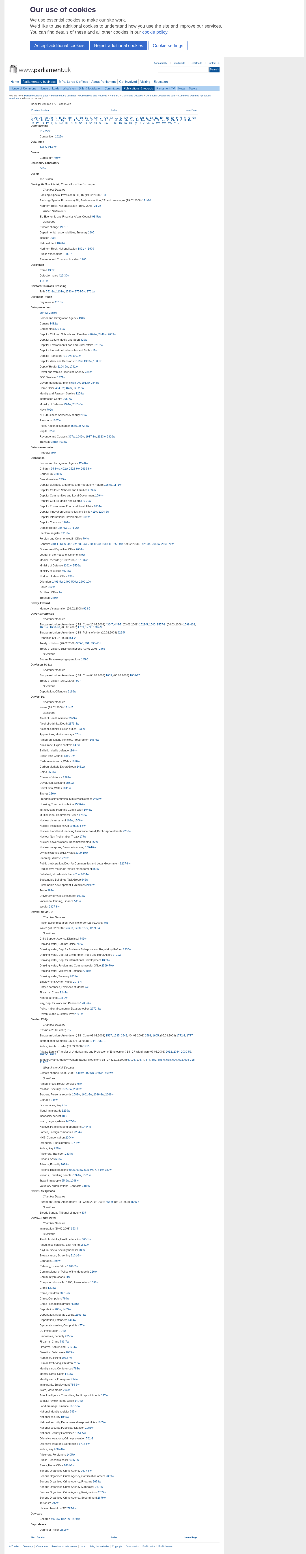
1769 (81, 627)
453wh (90, 1073)
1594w (99, 495)
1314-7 (68, 707)
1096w (94, 1282)
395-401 (96, 643)
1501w (86, 1175)
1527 (109, 1035)
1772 (88, 627)
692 (180, 1059)
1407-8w (71, 1121)
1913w (86, 382)
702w (50, 409)
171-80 (146, 200)
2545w (95, 382)
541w (77, 901)
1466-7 (103, 648)
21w (64, 1105)
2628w (65, 1164)
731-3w (66, 356)
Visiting (145, 81)
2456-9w (74, 1460)
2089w (110, 1476)
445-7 (117, 624)
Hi (52, 120)
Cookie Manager (166, 1546)
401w (76, 874)
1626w (75, 761)
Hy (63, 120)
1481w (81, 766)
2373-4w (73, 723)
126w (52, 793)
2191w (78, 1014)
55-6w (65, 1180)
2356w (69, 1336)
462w (69, 388)
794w (65, 1298)
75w (79, 1083)
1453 (86, 1046)
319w (83, 339)
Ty (135, 123)
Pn (37, 123)
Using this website (99, 1546)
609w (86, 517)
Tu (130, 123)
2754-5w (80, 291)
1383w (88, 361)
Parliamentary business (39, 81)
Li (106, 120)
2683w (52, 772)
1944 (92, 1041)
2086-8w (98, 1094)
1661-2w (87, 1094)
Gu (37, 120)
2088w (77, 1089)
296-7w (67, 399)
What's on (69, 88)
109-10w (90, 847)
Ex (172, 117)
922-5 (121, 632)
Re (61, 123)
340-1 (54, 544)
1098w (74, 1180)
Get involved (128, 81)
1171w (117, 484)
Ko (92, 120)
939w (57, 1148)
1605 (156, 1035)
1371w (61, 377)
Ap (51, 117)
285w (62, 479)
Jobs (83, 1546)
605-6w (88, 1170)
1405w (71, 1454)
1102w (66, 522)
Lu (110, 120)
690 (174, 1059)
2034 (176, 1051)
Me (132, 120)
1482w (54, 323)
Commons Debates (132, 95)
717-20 (44, 1062)
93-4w (67, 404)
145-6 (84, 659)
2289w (67, 777)
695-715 (189, 1059)
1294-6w (104, 511)
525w (51, 431)
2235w (127, 949)
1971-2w (73, 528)
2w (60, 592)
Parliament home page (36, 95)
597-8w (66, 571)
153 (103, 195)
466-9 (109, 1202)
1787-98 (98, 627)
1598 (148, 1035)
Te (115, 123)
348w (54, 442)
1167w (108, 484)
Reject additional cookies (118, 45)
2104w (69, 1137)
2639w (112, 334)
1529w (75, 1519)
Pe (190, 120)
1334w (69, 1153)
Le (101, 120)
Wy (170, 123)
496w (57, 158)
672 (136, 1059)
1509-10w (85, 581)
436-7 (109, 624)
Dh (132, 117)
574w (78, 734)
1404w (72, 1320)
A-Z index (14, 1546)
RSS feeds (196, 63)
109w (70, 820)
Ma (121, 120)
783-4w (76, 1175)
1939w (81, 729)
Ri (66, 123)
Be (64, 117)
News (181, 88)
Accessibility (160, 63)
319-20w (85, 501)
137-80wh (82, 560)
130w (71, 576)
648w (43, 168)
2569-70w (107, 965)
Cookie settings (168, 45)
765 (106, 922)
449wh (80, 1073)
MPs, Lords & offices (73, 81)
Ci (101, 117)
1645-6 (135, 1202)
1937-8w (91, 436)
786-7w (64, 1341)
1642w (80, 436)
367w (71, 436)
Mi (137, 120)
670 (129, 1059)
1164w (73, 750)
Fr (185, 117)
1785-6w (85, 1003)
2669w (109, 1094)
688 (168, 1059)
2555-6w (77, 404)
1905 (91, 232)
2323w (101, 436)
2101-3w (76, 1255)
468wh (109, 1073)
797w (55, 1503)
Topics (193, 88)
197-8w (75, 1143)
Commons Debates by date (160, 95)
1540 (152, 624)
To (125, 123)
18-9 (64, 1116)
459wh (99, 1073)
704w (86, 538)
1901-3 (64, 227)
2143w (52, 147)
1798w (83, 815)
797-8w (72, 1508)
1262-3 (68, 928)
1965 (72, 826)
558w (96, 869)
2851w (70, 782)
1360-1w (69, 756)
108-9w (62, 998)
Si (85, 123)
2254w (78, 1132)
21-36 (97, 206)
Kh (87, 120)
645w (85, 879)
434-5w (59, 388)
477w (81, 1325)
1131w (44, 281)
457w (74, 425)
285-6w (62, 528)
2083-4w (67, 1357)
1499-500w (71, 581)
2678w (97, 1481)
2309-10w (81, 852)
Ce (96, 117)
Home (15, 81)
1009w (106, 960)
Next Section (38, 1537)
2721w (117, 954)
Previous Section (40, 110)
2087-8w (59, 1449)
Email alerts (179, 63)
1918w (81, 896)
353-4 (74, 1228)
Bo (70, 117)
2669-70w (167, 544)
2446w (102, 334)
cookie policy (154, 32)
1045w (88, 809)
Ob (173, 120)
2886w (53, 312)
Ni (158, 120)
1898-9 (61, 243)
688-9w (75, 382)
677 (148, 1059)
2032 (169, 1051)
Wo (164, 123)
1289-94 (95, 928)
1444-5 (86, 1126)
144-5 (43, 147)
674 (142, 1059)
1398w (56, 1261)
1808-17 (135, 675)
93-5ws (96, 216)
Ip (70, 120)
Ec (156, 117)
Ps (47, 123)
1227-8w (125, 863)
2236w (127, 831)
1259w (80, 393)
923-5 (87, 608)
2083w (156, 544)
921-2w (98, 345)
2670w (75, 1304)
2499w (90, 885)
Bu (81, 117)
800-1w (86, 1239)
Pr (42, 123)
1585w (97, 361)
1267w (56, 420)
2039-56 (186, 1051)
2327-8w (54, 906)
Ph (32, 123)
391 (87, 643)
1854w (98, 506)
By (86, 117)
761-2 (89, 1438)
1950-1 (101, 1041)
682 (154, 1059)
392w (50, 890)
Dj (137, 117)
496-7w (92, 334)
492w (64, 468)
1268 (77, 928)
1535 (116, 1035)
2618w (59, 302)
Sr (95, 123)
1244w (64, 992)
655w (95, 842)
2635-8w (86, 468)
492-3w (55, 1519)
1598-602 (189, 624)
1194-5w (63, 366)
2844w (44, 312)
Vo (148, 123)
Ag (36, 117)
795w (73, 1411)
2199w (72, 691)
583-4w (82, 544)
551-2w (50, 291)
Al (40, 117)
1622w (59, 136)
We (158, 123)
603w (58, 1159)
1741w (73, 366)
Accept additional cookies (59, 45)
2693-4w (80, 1314)
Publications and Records (93, 95)
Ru (71, 123)
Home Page (191, 110)
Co (106, 117)
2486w (86, 1186)
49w (53, 452)
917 (69, 1030)
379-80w (59, 329)
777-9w (99, 1170)
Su (100, 123)
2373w (73, 718)
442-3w (71, 544)
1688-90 (55, 627)
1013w (78, 361)
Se (80, 123)
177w (83, 836)
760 (90, 544)
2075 (53, 1054)
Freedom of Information (64, 1546)
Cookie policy (148, 1546)
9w (83, 554)
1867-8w (74, 1406)
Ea (151, 117)
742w (79, 944)
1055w (65, 1417)
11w (67, 1277)
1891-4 (82, 248)
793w (76, 1363)
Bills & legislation (90, 88)
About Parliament (103, 81)
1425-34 (145, 544)
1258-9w (117, 544)
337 (84, 1212)
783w (108, 1170)
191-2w (65, 533)
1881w (84, 1244)
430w (51, 270)
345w (54, 1100)
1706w (78, 820)
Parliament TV (165, 88)
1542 (124, 1035)
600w (72, 1170)
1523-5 (143, 624)
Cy (116, 117)
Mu (149, 120)
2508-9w (80, 804)
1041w (66, 788)
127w (104, 1395)
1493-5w (57, 581)
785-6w (75, 1384)
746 (87, 987)
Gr (32, 120)
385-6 (79, 643)
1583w (76, 1094)
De (126, 117)
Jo (78, 120)
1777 (190, 1035)
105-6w (94, 739)
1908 (53, 238)
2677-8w (86, 1470)
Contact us (214, 63)
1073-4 (77, 981)
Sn (90, 123)
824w (97, 544)
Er (167, 117)
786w (82, 1250)
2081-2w (65, 1293)
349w (54, 597)
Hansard (114, 95)
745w (83, 938)
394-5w (81, 826)
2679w (102, 1492)
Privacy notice (132, 1546)
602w (51, 587)
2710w (86, 971)
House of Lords (49, 88)
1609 (109, 675)
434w (82, 318)
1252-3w (78, 388)
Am (46, 117)
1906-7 (67, 254)
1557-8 (161, 624)
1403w (66, 1309)
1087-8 (106, 544)
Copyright (117, 1546)
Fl (181, 117)
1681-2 (44, 627)
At (56, 117)
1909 (91, 248)
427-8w (83, 463)
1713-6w (84, 1444)
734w (88, 372)
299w (83, 415)
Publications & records (138, 88)
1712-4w (71, 1347)
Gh (194, 117)
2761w (91, 291)
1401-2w (72, 1266)
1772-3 (181, 1035)
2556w (77, 565)
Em (162, 117)
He (47, 120)
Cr (111, 117)
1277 (85, 928)
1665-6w (66, 1089)
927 (78, 680)
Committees (112, 88)
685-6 (161, 1059)
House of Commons (23, 88)
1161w (67, 565)
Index (114, 110)
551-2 (72, 638)
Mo (143, 120)
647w (76, 745)
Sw (106, 123)
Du (142, 117)
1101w (77, 356)
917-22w (45, 131)
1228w (64, 858)
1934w (63, 442)
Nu (163, 120)
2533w (69, 291)
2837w (74, 976)
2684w (80, 549)
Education (161, 81)
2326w (111, 436)
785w (58, 1309)
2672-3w (83, 425)
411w (94, 350)
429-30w (64, 275)
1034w (85, 874)
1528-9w (74, 468)
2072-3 (44, 1054)
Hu (57, 120)
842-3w (65, 1519)
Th (120, 123)
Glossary (28, 1546)
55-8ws (55, 468)
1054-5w (80, 1433)
